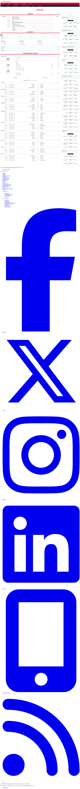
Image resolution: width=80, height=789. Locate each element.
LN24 (4, 187)
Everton (33, 142)
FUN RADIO (5, 179)
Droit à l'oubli (7, 201)
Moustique (4, 176)
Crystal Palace (33, 135)
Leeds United (42, 99)
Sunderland (33, 132)
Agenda (4, 182)
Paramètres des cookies (9, 203)
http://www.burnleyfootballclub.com (17, 22)
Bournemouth (33, 117)
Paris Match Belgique (6, 175)
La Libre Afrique (5, 177)
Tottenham (33, 84)
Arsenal (33, 158)
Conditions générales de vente (10, 202)
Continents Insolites (6, 178)
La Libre (4, 172)
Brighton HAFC (32, 124)
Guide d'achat (7, 205)
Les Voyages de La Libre (7, 184)
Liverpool (41, 91)
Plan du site (7, 204)
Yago (3, 181)
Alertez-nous (7, 196)
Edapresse (4, 189)
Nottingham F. (32, 150)
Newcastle (33, 114)
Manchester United (32, 87)
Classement (70, 20)
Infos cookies (7, 200)
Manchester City (32, 94)
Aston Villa (42, 157)
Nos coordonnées (8, 195)
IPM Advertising (5, 186)
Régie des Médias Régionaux (8, 188)
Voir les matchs (45, 77)
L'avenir (4, 174)
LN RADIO (5, 180)
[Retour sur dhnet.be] (40, 1)
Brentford (33, 109)
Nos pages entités (8, 206)
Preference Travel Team (7, 185)
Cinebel (4, 173)
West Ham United (32, 106)
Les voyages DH (5, 183)
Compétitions (15, 77)
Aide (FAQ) (7, 193)
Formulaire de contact (8, 194)
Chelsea (41, 107)
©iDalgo (1, 161)
